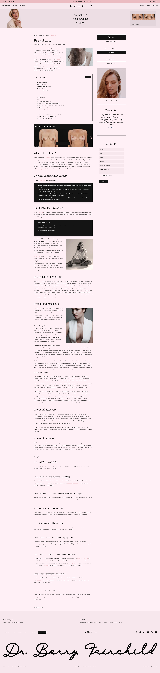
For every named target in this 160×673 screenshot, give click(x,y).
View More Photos (63, 143)
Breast (47, 35)
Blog (33, 632)
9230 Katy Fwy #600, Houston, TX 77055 (81, 1)
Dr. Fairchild (37, 256)
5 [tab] (116, 100)
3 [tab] (111, 100)
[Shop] (11, 1)
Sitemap (94, 666)
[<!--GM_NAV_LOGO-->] (81, 6)
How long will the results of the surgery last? (48, 112)
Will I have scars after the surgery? (45, 107)
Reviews (27, 632)
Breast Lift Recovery (41, 95)
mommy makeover (73, 563)
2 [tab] (111, 130)
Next (91, 138)
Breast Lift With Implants (111, 56)
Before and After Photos (42, 82)
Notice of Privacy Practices (85, 666)
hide (87, 77)
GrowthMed (154, 666)
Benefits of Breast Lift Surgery (43, 86)
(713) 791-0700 (153, 1)
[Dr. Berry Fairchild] (3, 1)
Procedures (41, 35)
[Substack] (13, 1)
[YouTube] (9, 1)
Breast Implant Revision (111, 48)
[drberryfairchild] (5, 1)
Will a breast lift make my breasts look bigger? (48, 103)
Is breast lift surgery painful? (44, 101)
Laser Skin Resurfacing (111, 96)
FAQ (37, 99)
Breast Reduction (111, 63)
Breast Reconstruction (111, 59)
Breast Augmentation (111, 41)
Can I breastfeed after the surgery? (46, 109)
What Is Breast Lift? (41, 84)
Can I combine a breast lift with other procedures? (49, 114)
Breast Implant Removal (111, 45)
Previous (35, 138)
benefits (42, 180)
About (14, 632)
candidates (40, 212)
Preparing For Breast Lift (42, 90)
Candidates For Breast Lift (42, 88)
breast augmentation (41, 169)
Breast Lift (111, 52)
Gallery (20, 632)
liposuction (45, 565)
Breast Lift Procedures (41, 93)
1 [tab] (106, 100)
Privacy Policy (76, 666)
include (39, 580)
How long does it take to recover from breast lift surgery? (50, 105)
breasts (58, 59)
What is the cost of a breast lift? (45, 118)
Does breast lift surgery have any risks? (46, 116)
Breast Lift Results (40, 97)
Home (35, 35)
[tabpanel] (111, 83)
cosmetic (48, 157)
